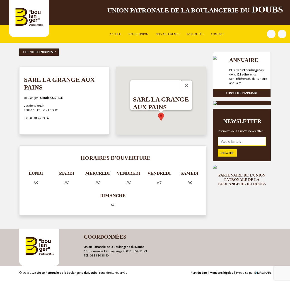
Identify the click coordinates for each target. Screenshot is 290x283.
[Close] (186, 85)
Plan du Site (199, 273)
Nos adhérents (168, 34)
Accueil (115, 34)
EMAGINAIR (262, 273)
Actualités (195, 34)
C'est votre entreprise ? (39, 52)
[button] (161, 117)
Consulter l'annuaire (242, 93)
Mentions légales (221, 273)
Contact (217, 34)
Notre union (138, 34)
